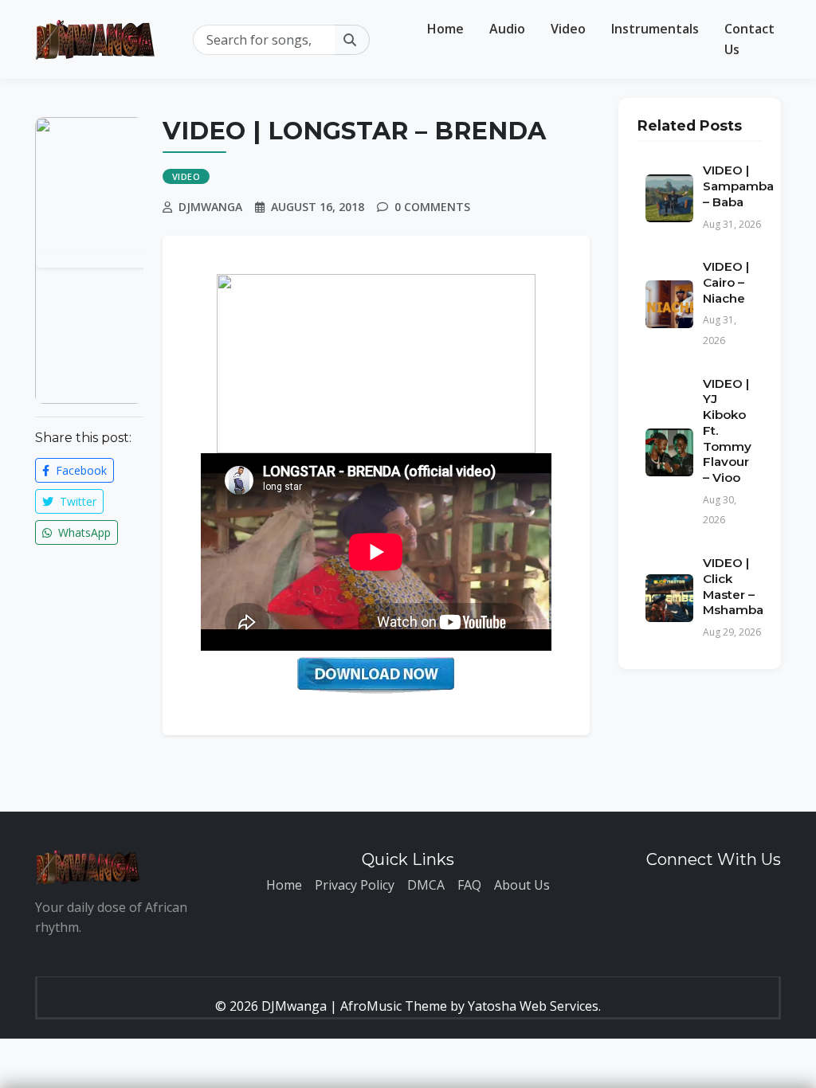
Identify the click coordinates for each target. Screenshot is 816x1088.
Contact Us (749, 39)
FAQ (469, 885)
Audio (507, 28)
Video (568, 28)
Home (445, 28)
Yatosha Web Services (533, 1006)
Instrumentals (655, 28)
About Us (522, 885)
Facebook (80, 470)
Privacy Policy (354, 885)
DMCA (426, 885)
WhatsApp (83, 532)
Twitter (76, 501)
